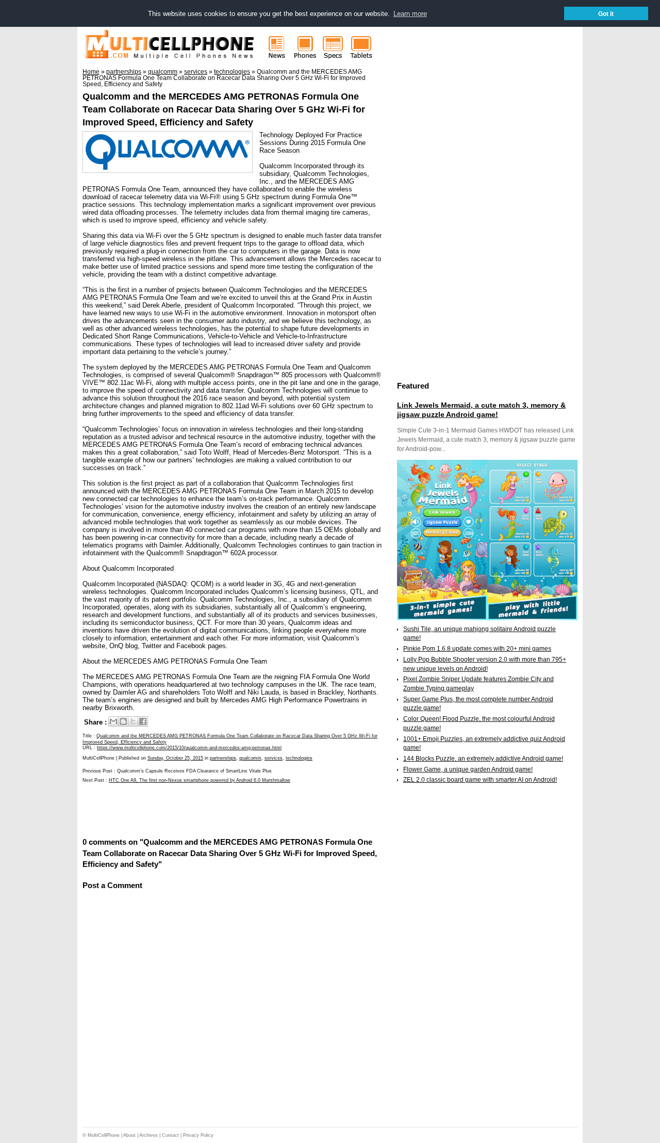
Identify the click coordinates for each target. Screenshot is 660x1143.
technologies (299, 758)
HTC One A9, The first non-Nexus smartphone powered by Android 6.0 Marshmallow (199, 780)
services (274, 758)
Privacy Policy (198, 1135)
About (129, 1135)
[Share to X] (133, 721)
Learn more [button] (410, 14)
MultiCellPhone (104, 1135)
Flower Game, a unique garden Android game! (468, 769)
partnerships (223, 758)
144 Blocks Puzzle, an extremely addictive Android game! (483, 758)
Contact (170, 1135)
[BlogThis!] (123, 721)
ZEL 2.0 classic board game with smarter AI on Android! (480, 779)
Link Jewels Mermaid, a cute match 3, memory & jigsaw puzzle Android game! (481, 409)
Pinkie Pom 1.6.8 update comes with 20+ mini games (477, 648)
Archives (148, 1135)
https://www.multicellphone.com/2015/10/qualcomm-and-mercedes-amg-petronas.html (189, 747)
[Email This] (113, 721)
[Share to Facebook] (143, 721)
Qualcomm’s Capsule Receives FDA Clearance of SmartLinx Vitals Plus (194, 771)
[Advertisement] (203, 809)
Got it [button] (606, 13)
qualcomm (250, 758)
